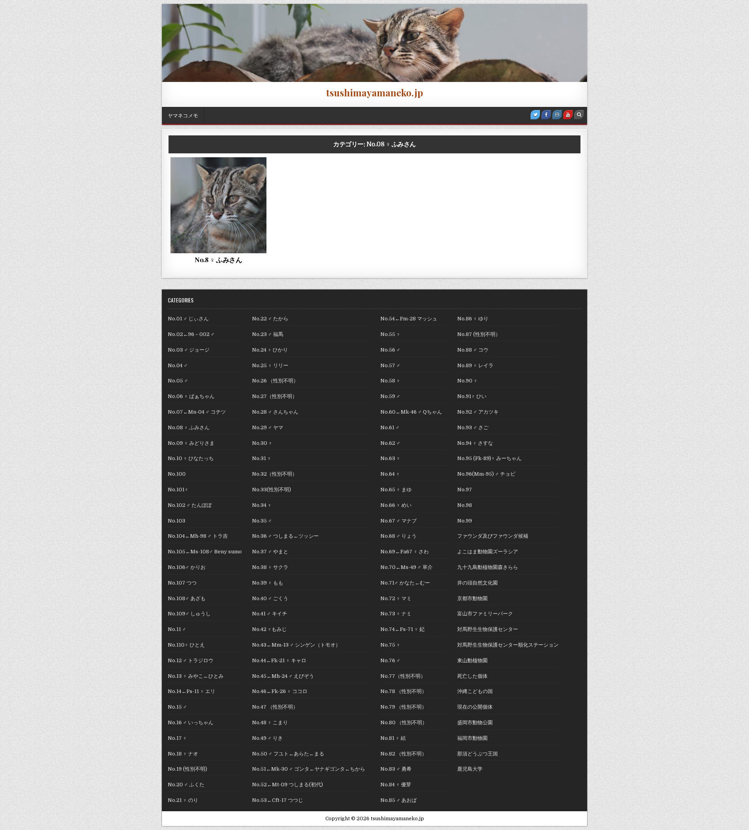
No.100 (177, 474)
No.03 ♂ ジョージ (188, 350)
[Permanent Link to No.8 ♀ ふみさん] (218, 205)
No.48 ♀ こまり (270, 722)
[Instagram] (557, 114)
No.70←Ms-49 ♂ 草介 (406, 567)
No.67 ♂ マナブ (398, 521)
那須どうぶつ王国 (477, 754)
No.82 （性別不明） (403, 754)
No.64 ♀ (390, 474)
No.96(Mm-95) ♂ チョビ (486, 474)
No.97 (464, 489)
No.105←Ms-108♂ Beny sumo (205, 552)
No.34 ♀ (262, 505)
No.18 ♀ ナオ (183, 754)
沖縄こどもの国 (475, 691)
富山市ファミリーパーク (485, 614)
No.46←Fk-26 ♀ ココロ (279, 691)
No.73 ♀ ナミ (396, 614)
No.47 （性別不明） (275, 707)
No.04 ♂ (178, 365)
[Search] (579, 114)
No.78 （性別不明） (403, 691)
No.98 (464, 505)
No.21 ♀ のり (183, 800)
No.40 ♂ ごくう (270, 598)
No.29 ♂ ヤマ (267, 427)
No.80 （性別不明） (403, 722)
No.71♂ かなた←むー (405, 583)
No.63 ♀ (390, 458)
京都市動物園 (472, 598)
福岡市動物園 (240, 193)
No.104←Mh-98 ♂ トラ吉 (198, 536)
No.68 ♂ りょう (398, 536)
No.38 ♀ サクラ (270, 567)
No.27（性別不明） (274, 396)
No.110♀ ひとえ (186, 645)
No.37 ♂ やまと (270, 552)
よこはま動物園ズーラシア (487, 552)
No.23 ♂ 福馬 (267, 334)
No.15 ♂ (177, 707)
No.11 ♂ (177, 629)
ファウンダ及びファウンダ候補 (220, 184)
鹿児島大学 (470, 769)
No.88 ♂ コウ (472, 350)
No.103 (176, 521)
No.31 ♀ (261, 458)
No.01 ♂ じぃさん (188, 319)
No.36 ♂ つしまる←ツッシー (285, 536)
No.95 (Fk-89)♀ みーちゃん (489, 458)
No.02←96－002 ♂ (191, 334)
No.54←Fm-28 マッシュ (408, 319)
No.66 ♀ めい (396, 505)
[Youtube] (568, 114)
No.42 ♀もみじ (269, 629)
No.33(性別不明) (271, 489)
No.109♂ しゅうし (189, 614)
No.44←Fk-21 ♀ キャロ (279, 660)
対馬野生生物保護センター (487, 629)
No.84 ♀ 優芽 (395, 784)
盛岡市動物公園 (475, 722)
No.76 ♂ (390, 660)
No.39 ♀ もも (267, 583)
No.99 (464, 521)
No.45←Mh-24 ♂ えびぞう (283, 676)
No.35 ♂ (262, 521)
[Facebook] (546, 114)
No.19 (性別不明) (187, 769)
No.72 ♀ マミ (396, 598)
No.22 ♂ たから (270, 319)
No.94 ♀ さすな (475, 443)
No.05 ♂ (178, 381)
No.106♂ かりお (187, 567)
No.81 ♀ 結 (393, 738)
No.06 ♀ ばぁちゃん (191, 396)
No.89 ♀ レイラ (475, 365)
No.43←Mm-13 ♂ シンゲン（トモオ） (296, 645)
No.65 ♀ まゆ (396, 489)
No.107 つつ (182, 583)
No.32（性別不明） (274, 474)
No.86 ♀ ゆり (472, 319)
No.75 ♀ (390, 645)
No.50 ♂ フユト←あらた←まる (288, 754)
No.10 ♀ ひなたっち (191, 458)
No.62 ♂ (390, 443)
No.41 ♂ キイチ (269, 614)
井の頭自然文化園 (477, 583)
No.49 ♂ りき (267, 738)
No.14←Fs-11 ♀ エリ (191, 691)
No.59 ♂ (390, 396)
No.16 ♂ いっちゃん (190, 722)
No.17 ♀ (177, 738)
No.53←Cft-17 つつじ (277, 800)
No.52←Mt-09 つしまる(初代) (287, 784)
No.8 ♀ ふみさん (218, 259)
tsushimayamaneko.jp (374, 92)
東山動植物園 (472, 660)
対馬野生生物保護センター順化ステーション (508, 645)
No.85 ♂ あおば (398, 800)
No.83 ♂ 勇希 (396, 769)
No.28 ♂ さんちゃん (275, 412)
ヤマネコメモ (183, 115)
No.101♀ (178, 489)
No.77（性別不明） (403, 676)
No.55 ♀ (390, 334)
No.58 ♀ (390, 381)
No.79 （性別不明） (403, 707)
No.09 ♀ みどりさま (191, 443)
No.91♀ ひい (471, 396)
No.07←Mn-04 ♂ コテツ (199, 412)
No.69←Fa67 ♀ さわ (404, 552)
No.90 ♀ (467, 381)
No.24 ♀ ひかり (270, 350)
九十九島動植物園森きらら (487, 567)
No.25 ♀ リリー (270, 365)
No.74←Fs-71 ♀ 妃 (402, 629)
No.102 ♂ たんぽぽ (190, 505)
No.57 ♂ (390, 365)
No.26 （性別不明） (275, 381)
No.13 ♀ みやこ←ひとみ (198, 676)
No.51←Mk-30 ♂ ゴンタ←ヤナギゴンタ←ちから (311, 769)
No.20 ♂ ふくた (186, 784)
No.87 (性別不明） (479, 334)
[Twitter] (535, 114)
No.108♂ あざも (187, 598)
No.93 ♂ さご (472, 427)
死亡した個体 (201, 193)
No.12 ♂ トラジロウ (190, 660)
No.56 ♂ (390, 350)
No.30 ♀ (262, 443)
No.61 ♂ (389, 427)
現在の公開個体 (475, 707)
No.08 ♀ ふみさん (220, 176)
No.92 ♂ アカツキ (478, 412)
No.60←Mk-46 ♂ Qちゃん (413, 412)
